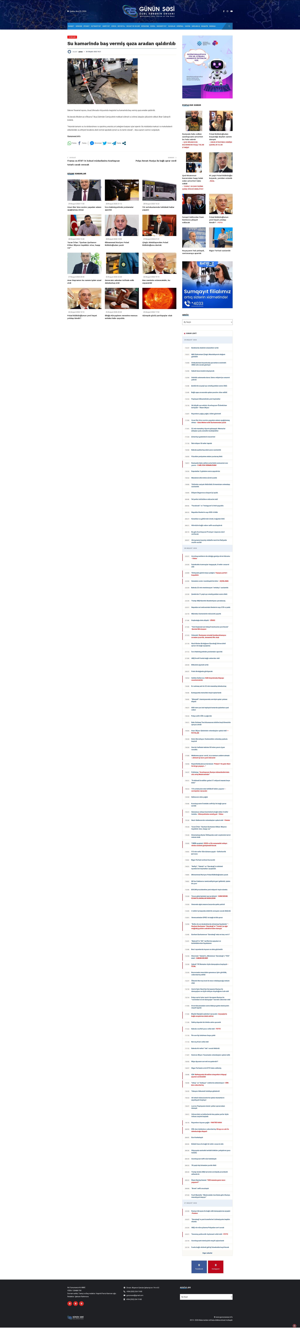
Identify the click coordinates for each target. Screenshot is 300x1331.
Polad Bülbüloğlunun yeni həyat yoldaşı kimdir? (218, 220)
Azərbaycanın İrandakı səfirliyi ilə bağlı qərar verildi (208, 805)
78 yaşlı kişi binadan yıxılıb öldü (203, 1165)
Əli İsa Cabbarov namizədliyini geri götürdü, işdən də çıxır (210, 882)
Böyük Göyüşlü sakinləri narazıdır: (209, 1015)
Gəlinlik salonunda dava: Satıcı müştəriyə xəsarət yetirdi (210, 379)
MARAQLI (212, 26)
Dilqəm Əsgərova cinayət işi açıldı (204, 493)
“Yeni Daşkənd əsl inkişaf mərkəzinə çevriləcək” (210, 628)
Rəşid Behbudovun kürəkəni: (210, 765)
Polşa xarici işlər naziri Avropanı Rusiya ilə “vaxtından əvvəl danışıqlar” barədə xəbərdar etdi (210, 998)
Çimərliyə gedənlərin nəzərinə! (203, 437)
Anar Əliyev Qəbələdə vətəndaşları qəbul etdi (210, 732)
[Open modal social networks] (124, 143)
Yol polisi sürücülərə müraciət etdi (204, 499)
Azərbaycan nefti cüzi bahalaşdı (203, 1159)
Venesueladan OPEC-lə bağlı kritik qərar (207, 917)
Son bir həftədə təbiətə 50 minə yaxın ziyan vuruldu (208, 748)
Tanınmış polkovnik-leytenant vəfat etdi (209, 1234)
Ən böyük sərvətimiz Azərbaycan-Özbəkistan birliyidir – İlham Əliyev (209, 406)
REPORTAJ (121, 26)
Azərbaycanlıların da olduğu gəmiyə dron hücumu (210, 557)
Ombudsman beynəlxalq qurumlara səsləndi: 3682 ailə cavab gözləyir (208, 364)
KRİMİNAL (180, 26)
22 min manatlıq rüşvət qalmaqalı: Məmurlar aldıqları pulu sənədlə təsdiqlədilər (208, 430)
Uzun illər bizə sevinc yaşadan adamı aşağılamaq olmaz (210, 421)
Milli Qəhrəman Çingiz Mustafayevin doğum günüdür (208, 355)
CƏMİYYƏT (106, 26)
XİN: (208, 1076)
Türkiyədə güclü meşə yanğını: (209, 574)
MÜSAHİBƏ (145, 26)
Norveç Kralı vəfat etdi (200, 1042)
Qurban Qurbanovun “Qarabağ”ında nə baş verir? (210, 934)
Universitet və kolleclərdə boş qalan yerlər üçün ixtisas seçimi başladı (210, 1115)
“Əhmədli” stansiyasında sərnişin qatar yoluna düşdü (209, 700)
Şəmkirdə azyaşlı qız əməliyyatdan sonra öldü (209, 386)
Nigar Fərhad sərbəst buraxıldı (203, 860)
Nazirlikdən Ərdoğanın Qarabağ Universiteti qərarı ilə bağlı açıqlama (208, 645)
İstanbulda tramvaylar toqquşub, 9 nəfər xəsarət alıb (210, 566)
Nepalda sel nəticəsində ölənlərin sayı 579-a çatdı (210, 607)
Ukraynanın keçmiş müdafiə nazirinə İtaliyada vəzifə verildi (209, 541)
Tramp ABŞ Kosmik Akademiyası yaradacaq (208, 601)
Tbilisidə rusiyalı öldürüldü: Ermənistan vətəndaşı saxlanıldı (210, 485)
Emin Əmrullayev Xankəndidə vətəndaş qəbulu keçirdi (209, 740)
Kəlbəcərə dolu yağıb (199, 797)
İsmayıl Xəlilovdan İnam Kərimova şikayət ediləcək (193, 220)
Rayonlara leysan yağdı (206, 1122)
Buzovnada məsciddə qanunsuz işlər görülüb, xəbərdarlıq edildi (209, 973)
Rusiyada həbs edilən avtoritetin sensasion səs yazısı (209, 464)
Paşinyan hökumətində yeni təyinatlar (205, 399)
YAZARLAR (171, 26)
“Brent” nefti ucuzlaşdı (200, 1188)
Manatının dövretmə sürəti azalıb (204, 478)
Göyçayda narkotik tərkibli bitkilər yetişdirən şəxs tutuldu (210, 1151)
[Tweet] (107, 143)
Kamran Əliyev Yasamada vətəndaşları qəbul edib (210, 1055)
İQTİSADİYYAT (96, 26)
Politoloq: (210, 773)
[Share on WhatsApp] (71, 143)
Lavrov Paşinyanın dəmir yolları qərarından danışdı (208, 1107)
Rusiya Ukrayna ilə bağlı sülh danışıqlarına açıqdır (210, 1212)
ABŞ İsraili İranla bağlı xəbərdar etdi (205, 658)
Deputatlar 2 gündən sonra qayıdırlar (205, 471)
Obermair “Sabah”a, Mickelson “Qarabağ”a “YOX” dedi (210, 957)
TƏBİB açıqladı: (209, 844)
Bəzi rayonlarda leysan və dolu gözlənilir (207, 949)
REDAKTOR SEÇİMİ (133, 26)
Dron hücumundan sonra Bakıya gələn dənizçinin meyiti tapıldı (210, 1007)
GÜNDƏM (79, 26)
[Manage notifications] (294, 1326)
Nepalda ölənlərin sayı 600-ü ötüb (204, 512)
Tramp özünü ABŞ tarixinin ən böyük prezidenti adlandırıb (209, 1173)
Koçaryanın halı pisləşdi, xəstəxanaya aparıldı (193, 251)
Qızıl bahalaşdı (197, 1137)
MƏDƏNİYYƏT (162, 26)
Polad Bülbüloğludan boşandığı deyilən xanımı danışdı (220, 139)
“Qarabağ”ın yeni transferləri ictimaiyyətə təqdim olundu (210, 1220)
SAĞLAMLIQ (196, 26)
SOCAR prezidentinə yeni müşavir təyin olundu (209, 889)
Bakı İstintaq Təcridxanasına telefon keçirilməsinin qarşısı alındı (211, 723)
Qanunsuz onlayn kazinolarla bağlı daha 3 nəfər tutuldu (209, 813)
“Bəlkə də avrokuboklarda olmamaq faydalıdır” (210, 926)
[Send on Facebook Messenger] (96, 143)
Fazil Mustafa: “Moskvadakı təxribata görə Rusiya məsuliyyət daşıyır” (210, 1196)
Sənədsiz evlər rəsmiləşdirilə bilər (210, 581)
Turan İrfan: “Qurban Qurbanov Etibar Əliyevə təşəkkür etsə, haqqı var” (83, 245)
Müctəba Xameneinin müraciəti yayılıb (206, 614)
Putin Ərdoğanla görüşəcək (202, 671)
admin (80, 52)
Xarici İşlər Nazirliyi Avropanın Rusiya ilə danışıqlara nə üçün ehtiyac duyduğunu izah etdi (210, 990)
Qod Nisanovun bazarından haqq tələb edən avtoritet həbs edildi (192, 182)
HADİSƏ (187, 26)
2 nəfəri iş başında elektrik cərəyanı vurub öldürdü (211, 911)
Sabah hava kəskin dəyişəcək (202, 371)
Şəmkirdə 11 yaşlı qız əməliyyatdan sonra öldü (209, 594)
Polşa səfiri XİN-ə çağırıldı (201, 716)
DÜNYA (113, 26)
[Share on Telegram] (116, 143)
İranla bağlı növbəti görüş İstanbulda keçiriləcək (210, 1247)
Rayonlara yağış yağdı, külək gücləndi (206, 414)
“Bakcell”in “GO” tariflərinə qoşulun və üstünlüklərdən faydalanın (206, 942)
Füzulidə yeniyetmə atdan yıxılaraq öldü (206, 456)
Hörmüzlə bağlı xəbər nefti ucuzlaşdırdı (206, 525)
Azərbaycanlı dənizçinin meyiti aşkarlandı (207, 1241)
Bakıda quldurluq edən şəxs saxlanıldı (206, 450)
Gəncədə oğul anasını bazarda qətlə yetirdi (208, 904)
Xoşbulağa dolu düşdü (203, 620)
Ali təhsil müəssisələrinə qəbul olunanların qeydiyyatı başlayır (207, 1099)
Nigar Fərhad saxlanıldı (220, 250)
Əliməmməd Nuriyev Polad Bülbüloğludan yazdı (209, 875)
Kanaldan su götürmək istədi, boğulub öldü (208, 519)
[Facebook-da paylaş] (81, 143)
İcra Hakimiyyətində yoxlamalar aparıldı (206, 652)
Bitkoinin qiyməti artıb (199, 665)
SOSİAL (152, 26)
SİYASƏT (86, 26)
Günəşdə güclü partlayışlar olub (157, 315)
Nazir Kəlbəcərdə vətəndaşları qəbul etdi (210, 820)
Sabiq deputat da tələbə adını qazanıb (206, 1022)
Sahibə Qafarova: (207, 679)
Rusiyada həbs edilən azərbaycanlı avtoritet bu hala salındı (193, 140)
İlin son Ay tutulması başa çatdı (203, 1035)
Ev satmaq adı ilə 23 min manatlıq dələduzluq (208, 686)
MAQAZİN (204, 26)
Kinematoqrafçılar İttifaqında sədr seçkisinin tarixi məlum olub (211, 836)
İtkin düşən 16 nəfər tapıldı (201, 443)
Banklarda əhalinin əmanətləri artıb (205, 348)
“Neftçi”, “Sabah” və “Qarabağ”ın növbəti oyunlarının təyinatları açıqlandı (207, 867)
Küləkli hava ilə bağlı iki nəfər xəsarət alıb (207, 1144)
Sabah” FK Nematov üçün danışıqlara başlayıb (209, 965)
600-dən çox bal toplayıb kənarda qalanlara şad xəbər (210, 709)
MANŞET (71, 26)
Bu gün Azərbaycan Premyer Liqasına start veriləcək (208, 533)
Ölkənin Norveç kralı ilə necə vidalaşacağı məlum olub (210, 982)
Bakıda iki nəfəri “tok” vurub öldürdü (205, 1048)
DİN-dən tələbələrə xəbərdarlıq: (210, 1130)
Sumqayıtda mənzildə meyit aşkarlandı (206, 693)
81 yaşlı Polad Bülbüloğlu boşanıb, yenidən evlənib (220, 178)
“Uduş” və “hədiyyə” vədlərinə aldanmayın (210, 1084)
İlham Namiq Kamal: (208, 1181)
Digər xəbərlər (207, 1253)
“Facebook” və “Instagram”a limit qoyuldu (207, 506)
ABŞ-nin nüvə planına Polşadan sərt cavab (207, 1227)
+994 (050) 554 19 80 (134, 1291)
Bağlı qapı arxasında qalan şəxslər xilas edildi (209, 392)
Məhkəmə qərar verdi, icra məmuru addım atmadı (210, 757)
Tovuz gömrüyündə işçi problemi (209, 897)
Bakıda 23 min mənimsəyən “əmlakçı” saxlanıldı (209, 588)
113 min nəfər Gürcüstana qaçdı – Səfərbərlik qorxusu (208, 853)
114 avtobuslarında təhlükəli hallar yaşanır (208, 790)
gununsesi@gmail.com (134, 1295)
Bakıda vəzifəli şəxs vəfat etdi (206, 1029)
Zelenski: (208, 636)
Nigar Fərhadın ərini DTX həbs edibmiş (206, 1068)
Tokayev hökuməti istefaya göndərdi (205, 1091)
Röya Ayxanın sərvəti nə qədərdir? (204, 1061)
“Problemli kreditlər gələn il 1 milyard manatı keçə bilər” (210, 782)
